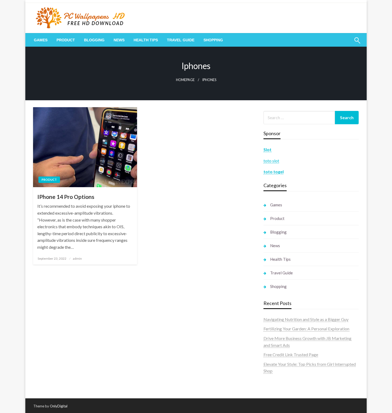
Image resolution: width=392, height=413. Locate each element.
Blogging (94, 40)
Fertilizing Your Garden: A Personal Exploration (306, 328)
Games (40, 40)
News (119, 40)
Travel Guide (180, 40)
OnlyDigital (58, 406)
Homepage (185, 80)
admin (77, 258)
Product (66, 40)
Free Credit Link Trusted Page (290, 354)
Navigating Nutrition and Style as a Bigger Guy (306, 319)
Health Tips (146, 40)
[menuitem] (40, 40)
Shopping (213, 40)
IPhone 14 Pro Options (65, 196)
